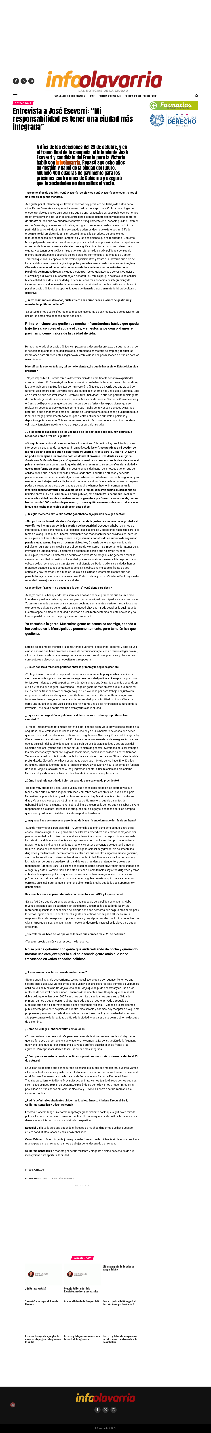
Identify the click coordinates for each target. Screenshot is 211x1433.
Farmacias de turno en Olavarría (69, 96)
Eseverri (69, 1178)
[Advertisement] (105, 33)
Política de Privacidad (110, 96)
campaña (58, 1178)
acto (47, 1178)
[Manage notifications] (12, 1404)
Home (92, 96)
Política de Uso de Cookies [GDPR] (141, 96)
